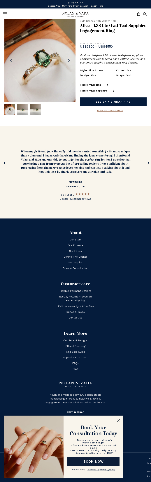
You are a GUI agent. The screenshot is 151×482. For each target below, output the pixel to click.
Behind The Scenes (75, 256)
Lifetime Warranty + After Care (75, 306)
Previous (3, 163)
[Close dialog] (118, 420)
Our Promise (75, 245)
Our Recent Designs (75, 340)
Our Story (75, 239)
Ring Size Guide (75, 351)
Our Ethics (75, 250)
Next (147, 163)
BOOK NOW (93, 461)
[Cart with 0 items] (139, 14)
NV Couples (75, 262)
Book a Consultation (110, 110)
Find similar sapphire (97, 91)
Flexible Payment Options (75, 290)
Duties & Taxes (75, 311)
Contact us (75, 317)
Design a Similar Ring (113, 102)
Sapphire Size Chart (75, 357)
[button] (145, 14)
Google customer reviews (75, 198)
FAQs (75, 363)
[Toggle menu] (5, 13)
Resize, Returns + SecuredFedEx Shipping (75, 298)
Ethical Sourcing (75, 346)
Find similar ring (94, 85)
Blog (75, 368)
